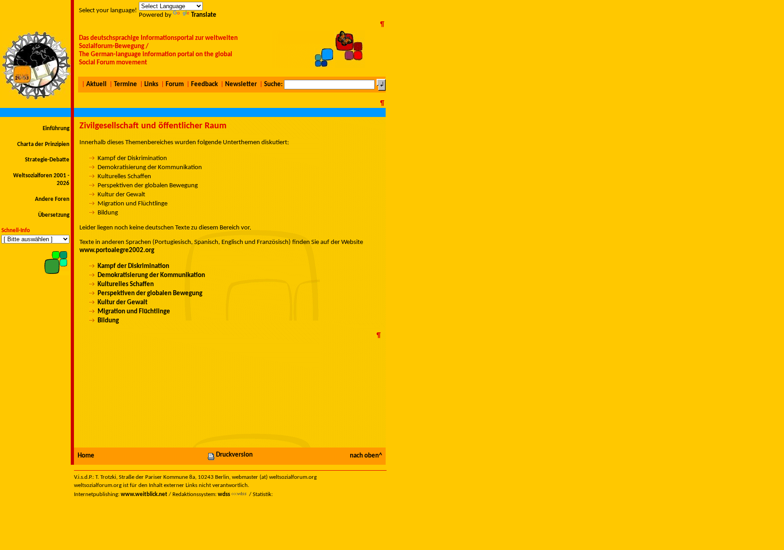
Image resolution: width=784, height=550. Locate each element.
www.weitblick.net (144, 494)
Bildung (108, 320)
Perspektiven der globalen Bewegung (150, 293)
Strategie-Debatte (47, 160)
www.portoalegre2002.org (116, 250)
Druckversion (234, 455)
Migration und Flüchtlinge (134, 311)
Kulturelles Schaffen (126, 284)
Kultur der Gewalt (122, 302)
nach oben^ (366, 456)
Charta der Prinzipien (43, 144)
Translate (203, 15)
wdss (224, 494)
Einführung (56, 128)
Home (86, 456)
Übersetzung (53, 215)
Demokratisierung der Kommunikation (151, 275)
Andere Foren (52, 199)
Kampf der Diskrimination (133, 266)
